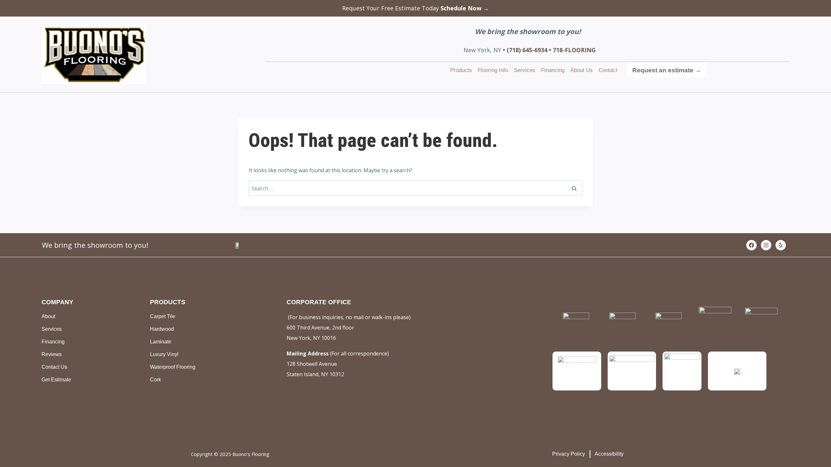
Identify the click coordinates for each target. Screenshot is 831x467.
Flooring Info (493, 70)
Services (524, 70)
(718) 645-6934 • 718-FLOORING (551, 50)
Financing (552, 70)
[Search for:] (415, 188)
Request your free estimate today (415, 8)
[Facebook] (751, 245)
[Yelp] (780, 245)
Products (461, 70)
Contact (608, 70)
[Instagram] (766, 245)
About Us (581, 70)
